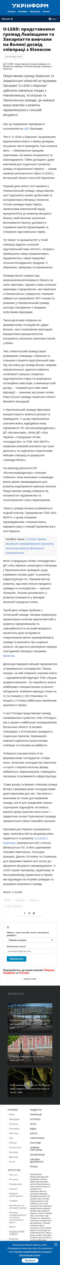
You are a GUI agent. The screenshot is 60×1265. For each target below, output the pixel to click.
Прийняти (30, 1260)
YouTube (24, 973)
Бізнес (7, 900)
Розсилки (13, 1239)
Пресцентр (35, 11)
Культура (13, 1152)
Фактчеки (13, 1133)
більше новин (30, 979)
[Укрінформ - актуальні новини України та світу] (30, 5)
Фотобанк (22, 11)
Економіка (14, 1128)
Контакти (13, 1179)
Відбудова (14, 1119)
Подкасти (36, 1110)
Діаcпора (13, 1157)
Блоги (33, 1133)
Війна (12, 1114)
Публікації (36, 1114)
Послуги (12, 11)
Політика (13, 1124)
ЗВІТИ (12, 1227)
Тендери (13, 1200)
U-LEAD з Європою (13, 906)
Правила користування (16, 1194)
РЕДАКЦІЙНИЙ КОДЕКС (16, 1232)
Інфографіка (37, 1138)
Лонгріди (35, 1143)
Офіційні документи (36, 1160)
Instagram (9, 973)
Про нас (13, 1174)
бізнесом (8, 655)
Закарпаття (34, 900)
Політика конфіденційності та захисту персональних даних (17, 1217)
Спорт (12, 1161)
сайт (26, 128)
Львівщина (19, 900)
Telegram (49, 970)
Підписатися (16, 958)
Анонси (46, 11)
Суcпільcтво (15, 1147)
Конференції (37, 1155)
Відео (33, 1129)
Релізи (34, 1166)
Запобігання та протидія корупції (18, 1206)
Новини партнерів (36, 1148)
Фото (33, 1124)
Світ (11, 1138)
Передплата (15, 1184)
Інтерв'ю (35, 1119)
